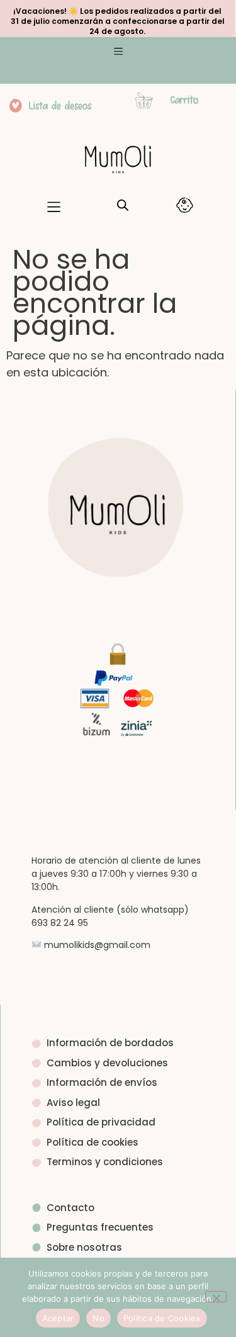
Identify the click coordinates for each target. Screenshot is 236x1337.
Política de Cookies (162, 1318)
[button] (118, 53)
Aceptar (58, 1318)
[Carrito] (144, 100)
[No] (216, 1296)
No (98, 1318)
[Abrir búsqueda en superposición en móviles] (122, 205)
